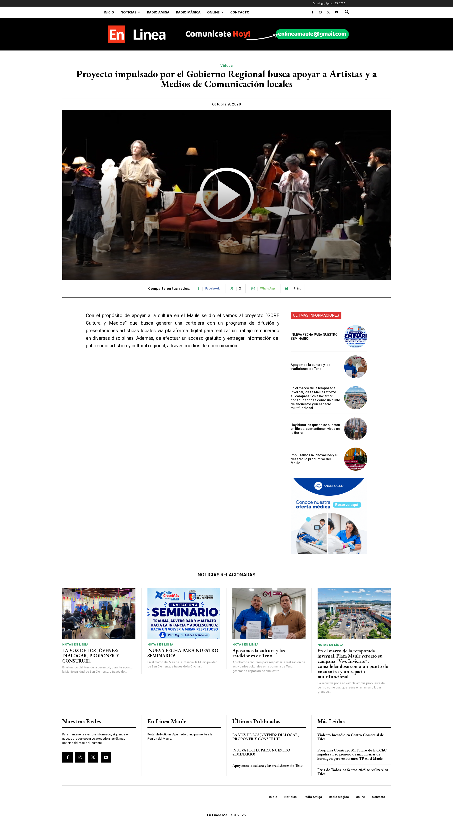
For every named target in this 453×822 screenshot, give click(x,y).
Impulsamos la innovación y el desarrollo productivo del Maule (314, 459)
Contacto (239, 12)
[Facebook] (312, 12)
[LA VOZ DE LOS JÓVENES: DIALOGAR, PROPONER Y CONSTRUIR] (98, 613)
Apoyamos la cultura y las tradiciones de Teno (310, 367)
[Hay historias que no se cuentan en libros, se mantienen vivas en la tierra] (355, 428)
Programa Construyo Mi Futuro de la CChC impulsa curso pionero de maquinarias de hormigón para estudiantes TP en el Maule (352, 754)
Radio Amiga (158, 12)
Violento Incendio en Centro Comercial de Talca (350, 737)
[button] (346, 12)
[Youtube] (336, 12)
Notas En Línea (75, 644)
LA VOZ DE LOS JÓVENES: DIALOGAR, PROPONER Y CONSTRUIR (90, 655)
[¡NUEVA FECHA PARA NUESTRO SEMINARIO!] (355, 336)
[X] (328, 12)
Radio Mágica (188, 12)
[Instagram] (320, 12)
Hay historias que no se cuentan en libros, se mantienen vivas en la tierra (315, 429)
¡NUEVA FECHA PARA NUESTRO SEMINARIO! (182, 653)
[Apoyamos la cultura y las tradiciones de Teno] (355, 366)
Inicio (109, 12)
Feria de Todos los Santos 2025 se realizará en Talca (352, 771)
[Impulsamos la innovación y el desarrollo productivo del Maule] (355, 459)
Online (213, 12)
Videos (226, 65)
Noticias (128, 12)
